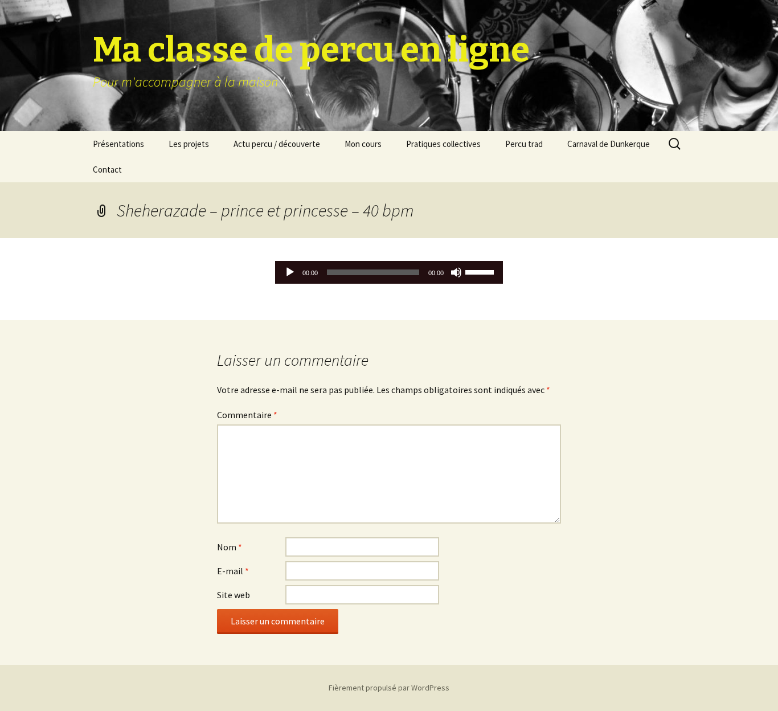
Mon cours (363, 143)
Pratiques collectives (443, 143)
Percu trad (524, 143)
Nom (229, 547)
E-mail (233, 571)
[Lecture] (290, 272)
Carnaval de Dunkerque (608, 143)
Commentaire (247, 414)
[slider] (481, 271)
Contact (107, 169)
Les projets (189, 143)
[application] (389, 272)
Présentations (118, 143)
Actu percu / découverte (277, 143)
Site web (233, 594)
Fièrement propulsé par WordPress (389, 688)
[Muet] (456, 272)
